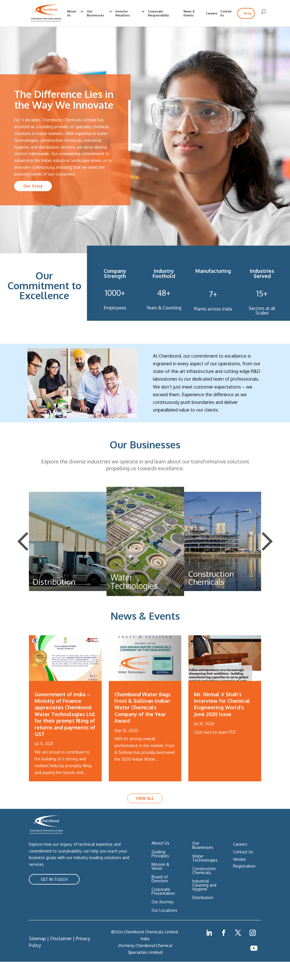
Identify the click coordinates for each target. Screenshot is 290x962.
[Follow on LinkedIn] (209, 933)
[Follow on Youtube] (254, 948)
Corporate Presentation (163, 891)
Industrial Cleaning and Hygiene (204, 885)
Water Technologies (205, 858)
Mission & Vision (160, 866)
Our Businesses (95, 13)
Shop (247, 13)
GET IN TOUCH (54, 879)
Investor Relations (123, 13)
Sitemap (37, 938)
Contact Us (226, 13)
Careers (212, 13)
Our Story (33, 185)
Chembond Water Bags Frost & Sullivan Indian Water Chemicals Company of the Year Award (142, 707)
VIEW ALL (145, 798)
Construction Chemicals (204, 871)
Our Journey (162, 902)
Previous (22, 541)
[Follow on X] (238, 933)
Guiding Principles (160, 854)
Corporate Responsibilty (158, 13)
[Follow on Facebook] (224, 933)
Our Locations (164, 910)
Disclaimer (61, 938)
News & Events (189, 13)
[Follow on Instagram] (252, 933)
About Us (71, 13)
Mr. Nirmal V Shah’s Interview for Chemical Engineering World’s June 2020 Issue (222, 704)
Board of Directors (160, 879)
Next (267, 541)
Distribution (202, 898)
